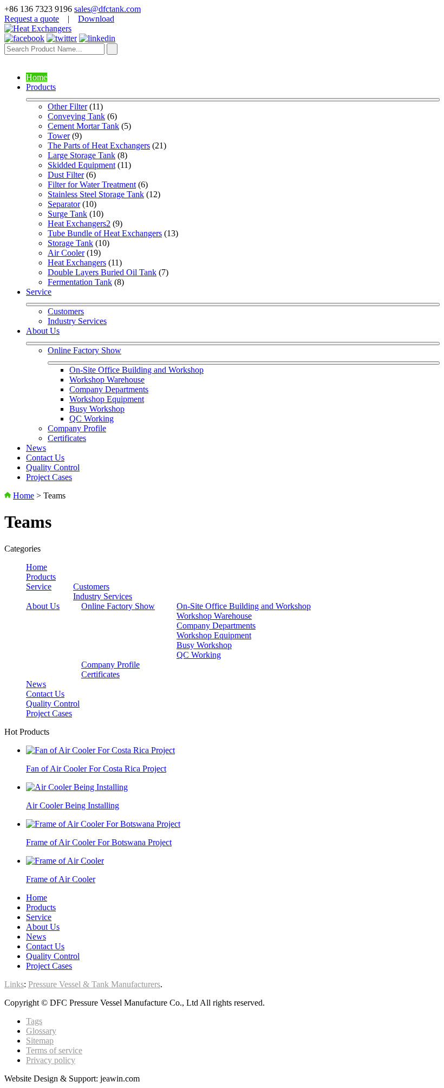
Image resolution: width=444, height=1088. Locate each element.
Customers (66, 311)
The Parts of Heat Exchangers (99, 145)
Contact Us (45, 457)
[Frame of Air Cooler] (65, 860)
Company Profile (77, 428)
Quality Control (53, 467)
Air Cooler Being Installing (72, 805)
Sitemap (40, 1040)
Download (96, 18)
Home (36, 77)
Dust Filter (66, 174)
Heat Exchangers (77, 262)
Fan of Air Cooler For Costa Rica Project (96, 768)
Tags (34, 1021)
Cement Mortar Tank (83, 126)
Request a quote (31, 18)
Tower (59, 135)
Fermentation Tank (80, 282)
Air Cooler (66, 252)
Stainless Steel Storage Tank (96, 194)
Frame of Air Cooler (60, 879)
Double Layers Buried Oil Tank (102, 272)
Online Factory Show (84, 350)
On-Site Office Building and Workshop (136, 369)
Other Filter (67, 106)
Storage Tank (70, 243)
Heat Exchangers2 (79, 223)
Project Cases (49, 477)
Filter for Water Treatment (92, 184)
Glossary (41, 1030)
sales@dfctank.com (107, 9)
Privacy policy (50, 1060)
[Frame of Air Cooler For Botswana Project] (103, 823)
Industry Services (77, 321)
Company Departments (108, 389)
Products (41, 87)
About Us (43, 330)
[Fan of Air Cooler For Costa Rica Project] (100, 750)
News (36, 447)
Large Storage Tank (81, 155)
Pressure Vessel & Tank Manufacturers (94, 984)
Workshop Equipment (106, 399)
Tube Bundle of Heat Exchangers (105, 233)
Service (38, 291)
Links (14, 984)
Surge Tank (67, 213)
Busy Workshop (97, 408)
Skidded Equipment (81, 165)
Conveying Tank (76, 116)
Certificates (67, 438)
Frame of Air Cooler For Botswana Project (99, 842)
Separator (64, 204)
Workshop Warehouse (107, 379)
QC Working (91, 418)
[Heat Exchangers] (37, 28)
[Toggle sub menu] (233, 99)
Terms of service (54, 1050)
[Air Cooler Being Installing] (77, 787)
